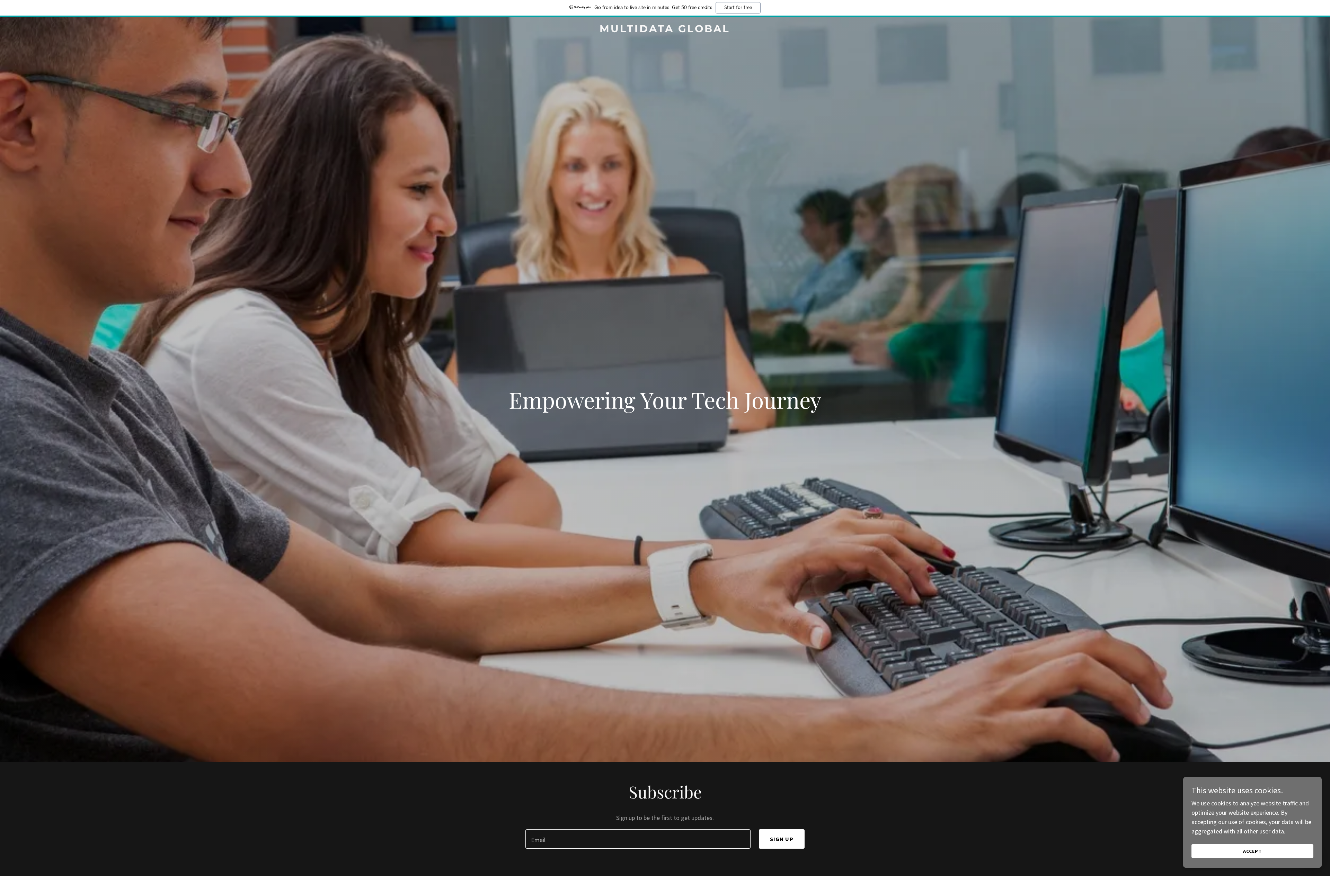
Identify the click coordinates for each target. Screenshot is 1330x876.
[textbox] (637, 839)
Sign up (781, 839)
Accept (1252, 851)
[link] (665, 30)
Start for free (738, 7)
